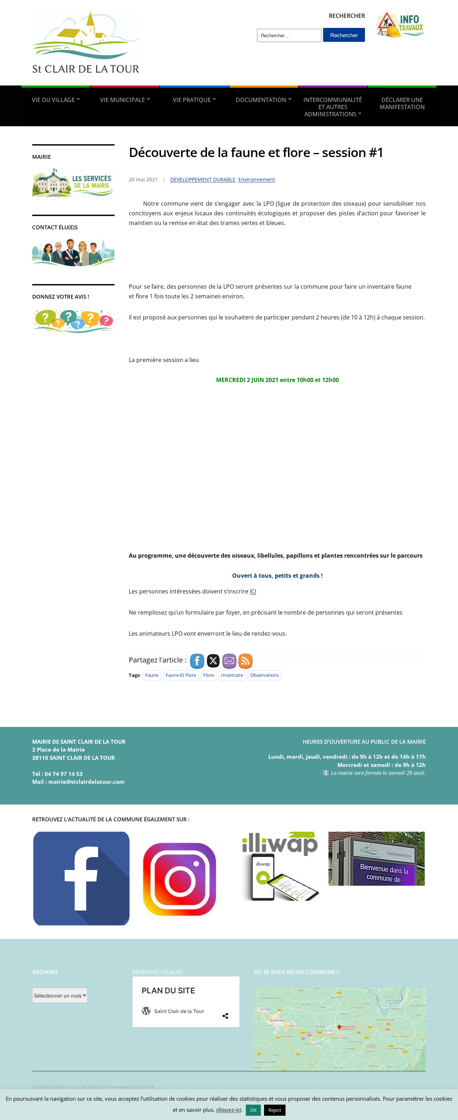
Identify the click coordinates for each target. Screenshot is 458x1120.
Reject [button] (274, 1110)
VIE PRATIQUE (192, 100)
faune (152, 675)
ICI (253, 591)
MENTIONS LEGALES (157, 971)
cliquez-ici (228, 1109)
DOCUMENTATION (261, 100)
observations (264, 675)
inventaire (232, 675)
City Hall (145, 1087)
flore (208, 675)
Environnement (256, 179)
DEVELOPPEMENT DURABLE (202, 179)
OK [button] (253, 1110)
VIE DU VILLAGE (53, 100)
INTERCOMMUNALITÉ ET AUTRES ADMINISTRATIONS (332, 107)
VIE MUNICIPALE (122, 100)
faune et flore (181, 675)
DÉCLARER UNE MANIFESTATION (402, 103)
